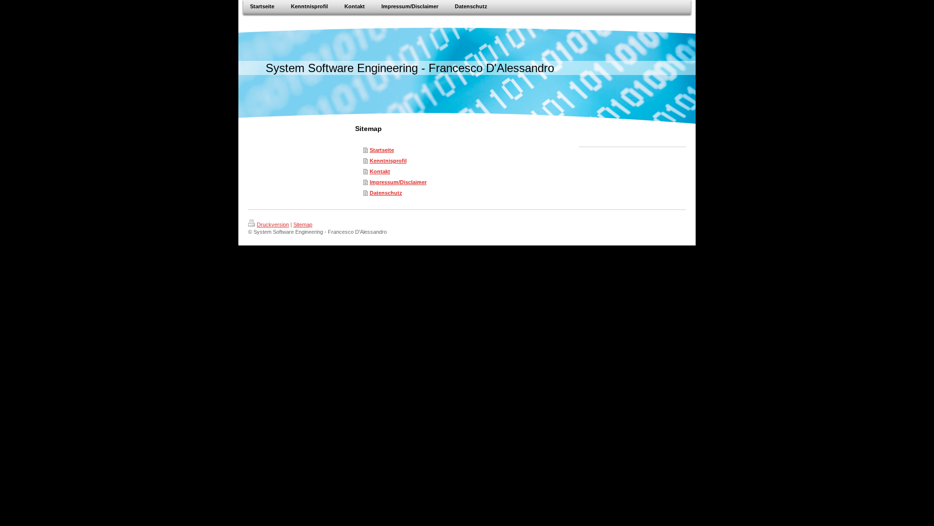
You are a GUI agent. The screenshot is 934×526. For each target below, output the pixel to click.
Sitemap (302, 224)
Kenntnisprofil (388, 161)
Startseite (382, 150)
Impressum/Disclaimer (398, 182)
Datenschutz (386, 193)
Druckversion (273, 224)
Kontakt (380, 171)
